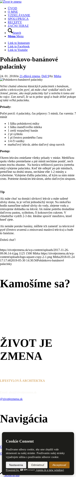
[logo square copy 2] (10, 1)
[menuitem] (42, 8)
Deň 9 (45, 76)
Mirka (57, 76)
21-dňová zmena (29, 76)
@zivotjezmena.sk (11, 399)
